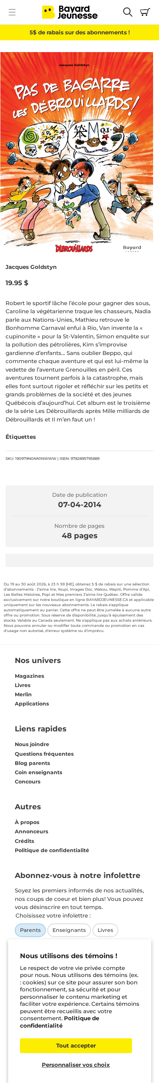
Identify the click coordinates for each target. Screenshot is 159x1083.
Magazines (29, 676)
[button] (12, 12)
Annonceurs (31, 831)
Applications (32, 703)
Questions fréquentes (44, 754)
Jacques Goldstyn (31, 266)
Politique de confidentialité (59, 1022)
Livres (22, 685)
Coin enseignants (38, 772)
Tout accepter (76, 1045)
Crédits (24, 841)
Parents (30, 930)
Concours (27, 781)
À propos (27, 822)
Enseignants (69, 930)
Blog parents (32, 763)
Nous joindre (32, 744)
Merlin (23, 694)
